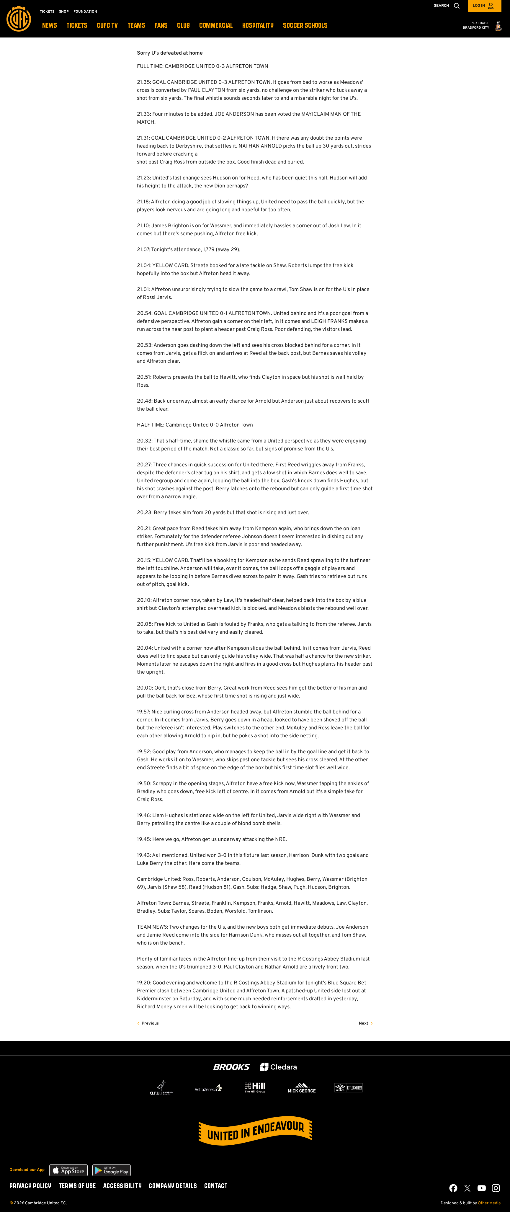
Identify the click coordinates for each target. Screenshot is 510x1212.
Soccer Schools (305, 26)
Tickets (47, 11)
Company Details (173, 1186)
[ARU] (161, 1087)
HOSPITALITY (258, 26)
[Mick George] (302, 1087)
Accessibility (122, 1186)
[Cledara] (278, 1067)
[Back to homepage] (18, 18)
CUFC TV (107, 26)
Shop (64, 11)
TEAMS (136, 26)
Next (363, 1023)
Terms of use (77, 1186)
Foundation (85, 11)
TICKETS (76, 26)
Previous (150, 1023)
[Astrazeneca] (208, 1088)
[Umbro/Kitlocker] (348, 1087)
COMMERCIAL (216, 26)
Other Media (489, 1203)
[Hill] (255, 1087)
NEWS (49, 26)
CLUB (183, 26)
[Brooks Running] (231, 1067)
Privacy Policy (30, 1186)
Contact (216, 1186)
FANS (161, 26)
